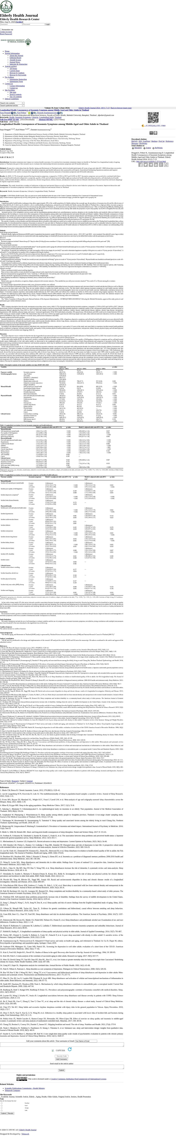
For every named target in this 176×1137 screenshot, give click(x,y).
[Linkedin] (156, 165)
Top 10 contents (16, 97)
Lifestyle (35, 117)
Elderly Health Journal (27, 1130)
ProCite (162, 141)
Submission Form (16, 81)
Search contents (15, 94)
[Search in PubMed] (15, 114)
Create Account (6, 32)
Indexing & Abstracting (18, 64)
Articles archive (11, 66)
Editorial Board (15, 58)
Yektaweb (25, 1134)
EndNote (146, 141)
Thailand (58, 117)
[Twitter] (146, 165)
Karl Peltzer (21, 113)
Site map (13, 92)
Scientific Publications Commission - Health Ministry (25, 1088)
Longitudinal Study (46, 117)
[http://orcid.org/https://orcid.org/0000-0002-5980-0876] (29, 114)
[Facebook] (140, 165)
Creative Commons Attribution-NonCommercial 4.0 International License (78, 1079)
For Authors (9, 77)
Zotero (148, 148)
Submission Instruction (18, 79)
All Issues (13, 68)
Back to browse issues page (121, 108)
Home (7, 51)
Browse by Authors (17, 73)
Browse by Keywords (18, 75)
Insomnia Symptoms (23, 117)
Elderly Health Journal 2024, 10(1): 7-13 (94, 108)
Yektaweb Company (12, 1090)
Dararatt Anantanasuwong (47, 113)
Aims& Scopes (15, 60)
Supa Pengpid (5, 113)
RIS (140, 141)
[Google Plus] (161, 165)
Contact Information (17, 86)
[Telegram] (151, 165)
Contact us (9, 84)
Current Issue (15, 71)
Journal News (15, 62)
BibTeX (134, 141)
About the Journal (16, 56)
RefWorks (143, 143)
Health (11, 117)
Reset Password (6, 34)
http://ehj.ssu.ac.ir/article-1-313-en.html (151, 161)
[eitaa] (166, 165)
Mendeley (138, 148)
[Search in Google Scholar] (12, 114)
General (30, 781)
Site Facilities (10, 90)
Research (15, 781)
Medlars (154, 141)
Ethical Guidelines (12, 99)
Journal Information (12, 53)
